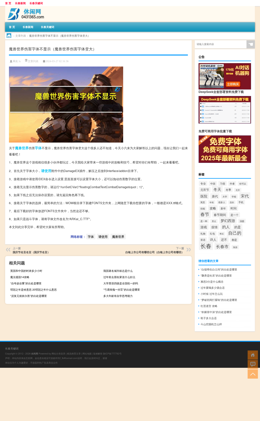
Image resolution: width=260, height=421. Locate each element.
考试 (221, 233)
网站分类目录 (58, 353)
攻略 (213, 208)
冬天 (217, 189)
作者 (232, 183)
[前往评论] (252, 364)
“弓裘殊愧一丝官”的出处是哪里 (121, 289)
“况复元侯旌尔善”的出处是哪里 (28, 296)
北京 (238, 190)
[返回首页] (252, 354)
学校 (234, 196)
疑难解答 (97, 353)
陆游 (235, 247)
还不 (224, 239)
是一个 (234, 215)
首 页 (8, 3)
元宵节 (204, 190)
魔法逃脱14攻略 (19, 277)
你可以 (242, 183)
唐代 (215, 196)
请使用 (46, 170)
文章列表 (20, 35)
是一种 (203, 221)
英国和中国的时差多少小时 (26, 271)
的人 (226, 226)
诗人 (213, 239)
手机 (240, 202)
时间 (233, 208)
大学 (225, 196)
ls (20, 61)
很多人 (221, 202)
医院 (203, 195)
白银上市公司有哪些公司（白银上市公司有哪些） (154, 252)
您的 (232, 202)
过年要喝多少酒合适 (213, 287)
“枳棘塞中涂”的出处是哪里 (216, 312)
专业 (203, 183)
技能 (202, 208)
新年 (223, 208)
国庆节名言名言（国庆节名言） (31, 252)
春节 (204, 214)
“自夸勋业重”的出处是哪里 (25, 283)
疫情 (214, 227)
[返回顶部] (252, 373)
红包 (212, 233)
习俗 (222, 183)
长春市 (222, 246)
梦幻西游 (228, 220)
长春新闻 (20, 3)
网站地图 (87, 353)
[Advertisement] (114, 394)
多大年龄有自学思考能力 (118, 296)
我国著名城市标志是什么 (118, 271)
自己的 (234, 232)
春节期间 (220, 214)
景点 (214, 221)
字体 (38, 147)
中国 (212, 183)
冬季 (228, 190)
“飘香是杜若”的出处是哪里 (216, 275)
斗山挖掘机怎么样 (211, 324)
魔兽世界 (22, 147)
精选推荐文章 (74, 353)
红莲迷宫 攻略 (209, 306)
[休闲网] (25, 7)
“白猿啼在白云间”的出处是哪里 (219, 269)
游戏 (203, 227)
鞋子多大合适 (209, 318)
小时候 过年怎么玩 (212, 294)
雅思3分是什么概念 (212, 281)
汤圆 (242, 221)
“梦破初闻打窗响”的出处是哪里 (219, 300)
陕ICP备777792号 (112, 353)
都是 (234, 240)
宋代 (245, 196)
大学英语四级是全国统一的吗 (120, 283)
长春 (205, 246)
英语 (202, 240)
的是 (237, 227)
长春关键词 (36, 3)
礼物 (202, 233)
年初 (212, 202)
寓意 (202, 202)
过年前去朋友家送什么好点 (119, 277)
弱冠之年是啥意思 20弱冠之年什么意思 (33, 289)
